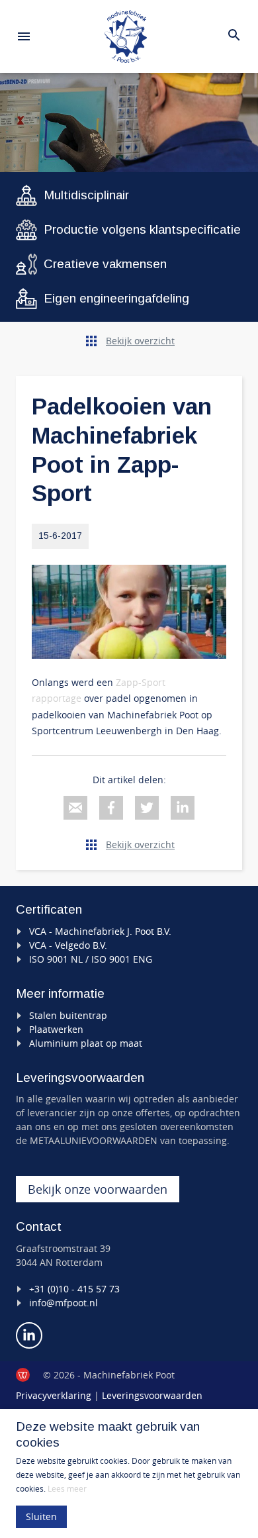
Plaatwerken (56, 1029)
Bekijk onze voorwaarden (97, 1189)
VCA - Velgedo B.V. (68, 945)
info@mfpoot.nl (63, 1302)
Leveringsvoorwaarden (152, 1395)
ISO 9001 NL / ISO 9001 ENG (90, 959)
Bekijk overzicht (140, 340)
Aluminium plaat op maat (85, 1043)
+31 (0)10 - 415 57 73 (74, 1288)
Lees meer (67, 1488)
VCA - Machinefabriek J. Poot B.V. (100, 931)
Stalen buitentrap (68, 1015)
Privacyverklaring (53, 1395)
